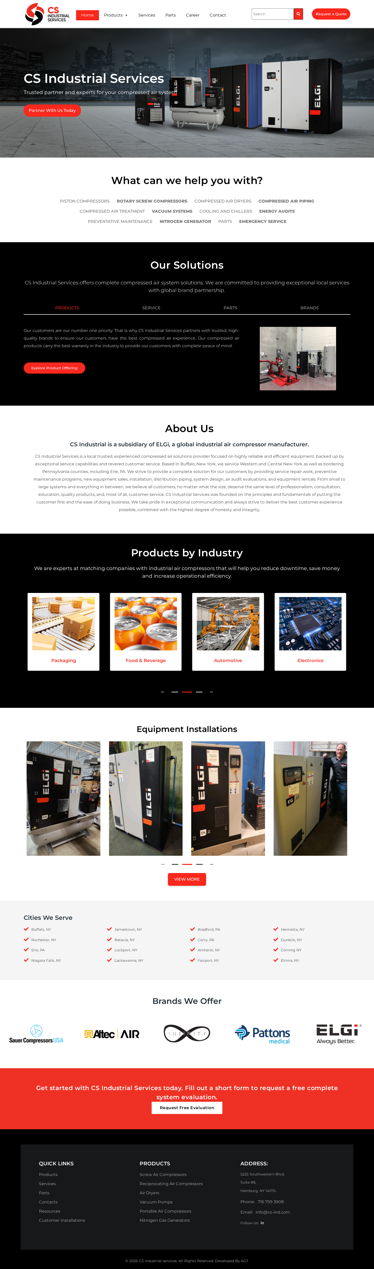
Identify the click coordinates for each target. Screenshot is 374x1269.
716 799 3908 (271, 1201)
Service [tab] (151, 307)
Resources (49, 1211)
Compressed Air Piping (286, 201)
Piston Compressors (85, 201)
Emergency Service (262, 221)
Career (192, 15)
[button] (174, 692)
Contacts (48, 1202)
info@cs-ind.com (273, 1212)
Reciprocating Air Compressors (171, 1183)
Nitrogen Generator (185, 221)
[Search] (298, 14)
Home (87, 15)
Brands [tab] (309, 307)
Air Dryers (149, 1192)
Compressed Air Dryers (222, 201)
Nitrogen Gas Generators (165, 1220)
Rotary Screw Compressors (152, 201)
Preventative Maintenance (120, 221)
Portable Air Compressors (165, 1211)
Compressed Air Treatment (112, 211)
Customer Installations (62, 1220)
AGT (244, 1261)
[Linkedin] (262, 1223)
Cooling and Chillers (225, 211)
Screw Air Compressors (163, 1174)
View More (187, 879)
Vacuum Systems (172, 211)
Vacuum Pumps (156, 1202)
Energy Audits (277, 211)
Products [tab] (67, 307)
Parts (170, 15)
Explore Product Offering (54, 368)
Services (146, 15)
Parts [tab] (230, 307)
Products (113, 15)
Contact (218, 15)
